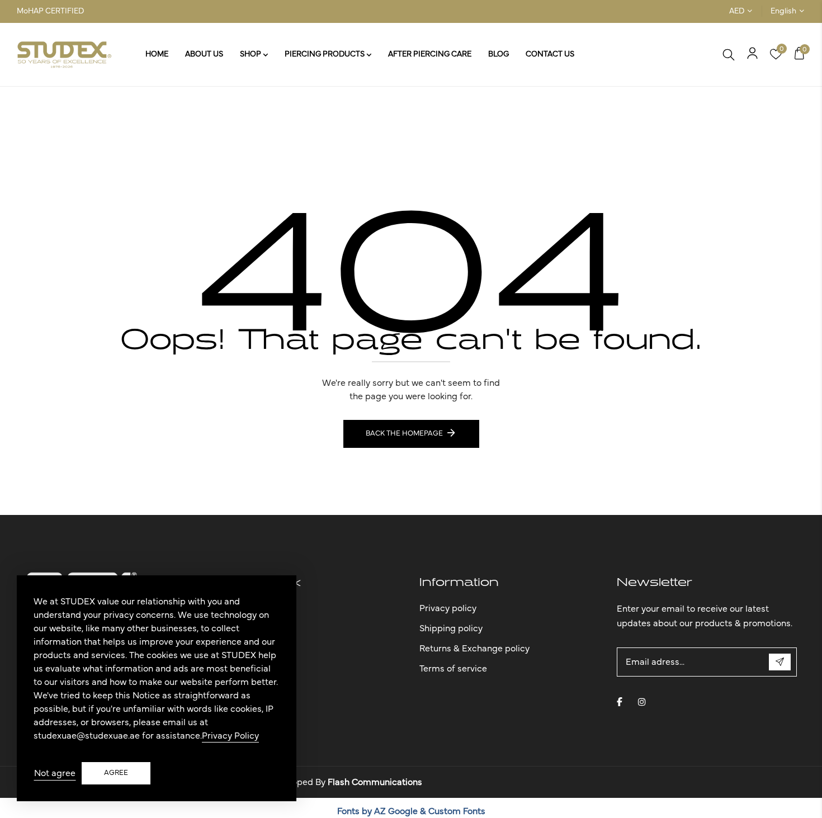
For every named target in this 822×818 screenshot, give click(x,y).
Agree (116, 773)
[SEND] (780, 662)
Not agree (54, 773)
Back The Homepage (404, 433)
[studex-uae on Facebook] (619, 701)
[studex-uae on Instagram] (642, 701)
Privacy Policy (230, 735)
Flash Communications (375, 782)
